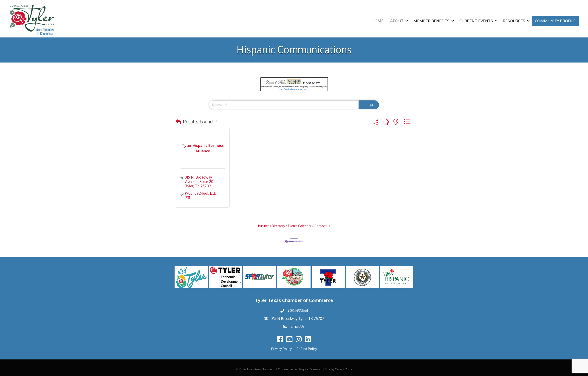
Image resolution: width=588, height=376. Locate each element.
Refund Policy (307, 349)
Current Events (476, 20)
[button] (178, 121)
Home (378, 20)
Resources (514, 20)
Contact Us (322, 226)
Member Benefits (431, 20)
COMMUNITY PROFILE (555, 20)
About (397, 20)
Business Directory (271, 226)
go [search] (371, 104)
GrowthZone (343, 369)
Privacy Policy (281, 349)
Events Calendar (299, 226)
